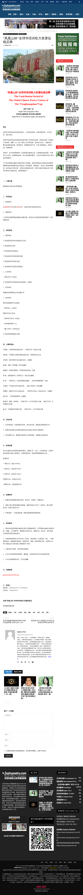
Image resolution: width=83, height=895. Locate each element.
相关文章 (8, 672)
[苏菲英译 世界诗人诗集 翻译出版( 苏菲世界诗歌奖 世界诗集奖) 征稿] (60, 167)
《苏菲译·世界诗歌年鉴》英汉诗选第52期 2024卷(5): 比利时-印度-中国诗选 (72, 134)
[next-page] (8, 702)
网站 (57, 2)
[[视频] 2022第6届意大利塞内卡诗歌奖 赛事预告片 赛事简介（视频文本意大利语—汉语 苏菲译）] (33, 804)
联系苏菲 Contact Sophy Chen (68, 811)
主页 (5, 31)
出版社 (37, 2)
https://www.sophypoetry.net (25, 634)
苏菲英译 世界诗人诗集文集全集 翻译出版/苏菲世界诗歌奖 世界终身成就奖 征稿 (72, 201)
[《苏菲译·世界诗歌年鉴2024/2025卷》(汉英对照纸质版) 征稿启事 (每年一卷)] (45, 681)
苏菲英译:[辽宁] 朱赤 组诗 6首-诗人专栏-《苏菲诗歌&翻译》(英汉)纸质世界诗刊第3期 (72, 121)
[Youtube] (33, 662)
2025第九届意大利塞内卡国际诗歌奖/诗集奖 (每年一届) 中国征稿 (72, 214)
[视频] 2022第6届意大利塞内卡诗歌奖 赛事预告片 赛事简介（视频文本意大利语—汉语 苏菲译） (46, 806)
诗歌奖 (54, 14)
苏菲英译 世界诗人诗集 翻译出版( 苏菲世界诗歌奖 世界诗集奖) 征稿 (72, 168)
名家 (77, 14)
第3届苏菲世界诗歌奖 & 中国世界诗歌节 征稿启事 (72, 178)
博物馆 (52, 2)
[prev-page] (5, 702)
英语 (9, 14)
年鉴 (34, 14)
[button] (79, 2)
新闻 (61, 14)
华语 (15, 612)
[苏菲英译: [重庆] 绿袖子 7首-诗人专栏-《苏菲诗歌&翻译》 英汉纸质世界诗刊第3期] (60, 106)
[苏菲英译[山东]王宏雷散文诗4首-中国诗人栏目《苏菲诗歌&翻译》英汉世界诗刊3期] (60, 79)
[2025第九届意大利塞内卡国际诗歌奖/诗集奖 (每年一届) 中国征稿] (60, 213)
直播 (25, 612)
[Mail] (22, 662)
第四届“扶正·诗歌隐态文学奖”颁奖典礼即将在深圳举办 (42, 621)
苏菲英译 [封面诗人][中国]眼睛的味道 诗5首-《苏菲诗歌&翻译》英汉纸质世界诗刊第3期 (72, 94)
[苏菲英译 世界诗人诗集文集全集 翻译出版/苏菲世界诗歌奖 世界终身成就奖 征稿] (60, 200)
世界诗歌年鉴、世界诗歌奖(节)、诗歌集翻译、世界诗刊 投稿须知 (46, 793)
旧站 (27, 2)
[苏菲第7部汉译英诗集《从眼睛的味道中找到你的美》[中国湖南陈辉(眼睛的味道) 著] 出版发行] (33, 780)
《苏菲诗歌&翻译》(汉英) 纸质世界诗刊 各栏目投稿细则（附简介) (72, 189)
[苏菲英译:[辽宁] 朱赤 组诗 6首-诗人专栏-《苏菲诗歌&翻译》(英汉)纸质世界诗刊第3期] (60, 119)
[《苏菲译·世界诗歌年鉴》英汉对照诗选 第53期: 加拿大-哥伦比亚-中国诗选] (60, 68)
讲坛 (43, 612)
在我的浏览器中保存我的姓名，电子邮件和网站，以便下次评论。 (26, 751)
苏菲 (32, 2)
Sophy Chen (8, 45)
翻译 (46, 14)
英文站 (22, 2)
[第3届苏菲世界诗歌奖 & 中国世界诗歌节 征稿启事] (60, 179)
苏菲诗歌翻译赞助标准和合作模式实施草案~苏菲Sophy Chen (14, 621)
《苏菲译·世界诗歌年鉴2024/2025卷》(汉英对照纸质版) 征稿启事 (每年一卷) (72, 155)
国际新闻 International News (26, 31)
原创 (21, 14)
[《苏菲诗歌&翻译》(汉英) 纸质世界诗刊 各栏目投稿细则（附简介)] (60, 188)
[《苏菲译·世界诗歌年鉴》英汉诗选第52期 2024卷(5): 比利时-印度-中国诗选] (60, 133)
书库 (47, 2)
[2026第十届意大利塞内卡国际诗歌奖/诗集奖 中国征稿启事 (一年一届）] (11, 681)
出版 (27, 14)
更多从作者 (17, 672)
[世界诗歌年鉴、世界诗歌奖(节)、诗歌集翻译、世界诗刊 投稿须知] (33, 793)
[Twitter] (29, 662)
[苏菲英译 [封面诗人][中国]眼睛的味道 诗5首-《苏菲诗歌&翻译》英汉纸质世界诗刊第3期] (60, 93)
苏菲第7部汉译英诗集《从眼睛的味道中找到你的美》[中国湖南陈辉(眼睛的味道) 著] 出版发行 (46, 781)
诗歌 (47, 612)
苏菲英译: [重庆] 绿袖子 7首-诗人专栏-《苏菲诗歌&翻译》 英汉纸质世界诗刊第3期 (72, 107)
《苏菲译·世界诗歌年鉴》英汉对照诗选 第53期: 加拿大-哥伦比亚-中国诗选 (72, 68)
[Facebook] (18, 662)
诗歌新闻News (12, 31)
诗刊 (42, 2)
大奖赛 (20, 612)
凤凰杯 (10, 612)
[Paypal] (26, 662)
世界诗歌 (69, 14)
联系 (70, 2)
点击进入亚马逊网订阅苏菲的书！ (14, 836)
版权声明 (64, 2)
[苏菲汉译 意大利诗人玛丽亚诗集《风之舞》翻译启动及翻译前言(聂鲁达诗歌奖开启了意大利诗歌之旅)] (28, 681)
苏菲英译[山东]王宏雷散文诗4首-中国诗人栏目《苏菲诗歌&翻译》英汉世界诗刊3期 (71, 81)
